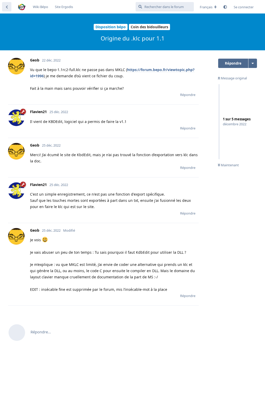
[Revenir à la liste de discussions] (6, 6)
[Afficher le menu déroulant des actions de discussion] (252, 63)
